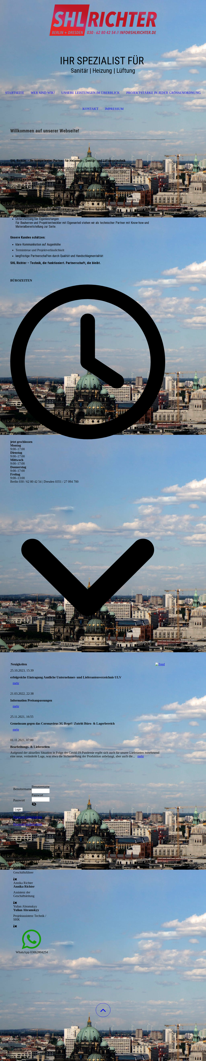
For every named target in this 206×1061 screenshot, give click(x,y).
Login (18, 809)
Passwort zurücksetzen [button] (27, 817)
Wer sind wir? (43, 92)
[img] (103, 20)
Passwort (19, 800)
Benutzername (22, 789)
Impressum (114, 109)
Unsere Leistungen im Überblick (90, 92)
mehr (16, 683)
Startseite (14, 92)
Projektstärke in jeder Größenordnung (163, 92)
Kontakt (90, 109)
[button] (103, 1010)
